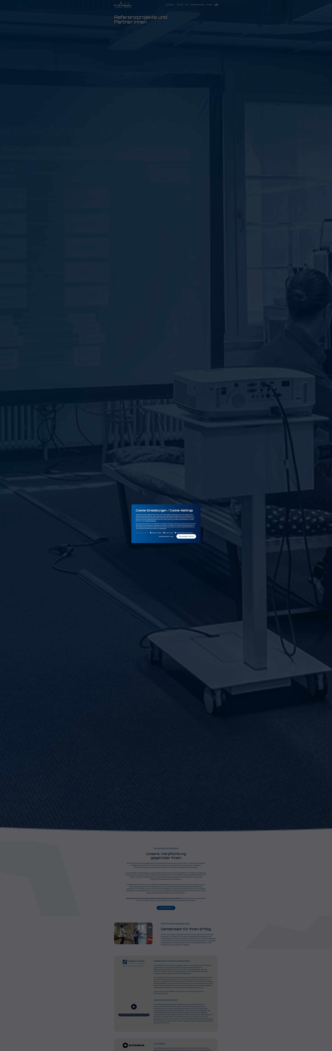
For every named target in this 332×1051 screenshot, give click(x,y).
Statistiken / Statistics (157, 532)
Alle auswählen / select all (186, 536)
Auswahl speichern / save (166, 536)
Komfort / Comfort (169, 532)
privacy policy (163, 528)
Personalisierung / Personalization (185, 532)
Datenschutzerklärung (151, 521)
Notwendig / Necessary (142, 532)
